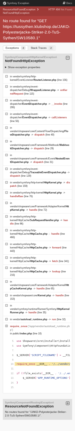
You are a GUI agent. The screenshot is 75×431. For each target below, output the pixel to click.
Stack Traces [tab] (41, 47)
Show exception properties (24, 67)
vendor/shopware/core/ (32, 295)
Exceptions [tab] (15, 47)
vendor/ (30, 319)
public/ (22, 333)
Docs (69, 3)
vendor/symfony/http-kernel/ (37, 182)
